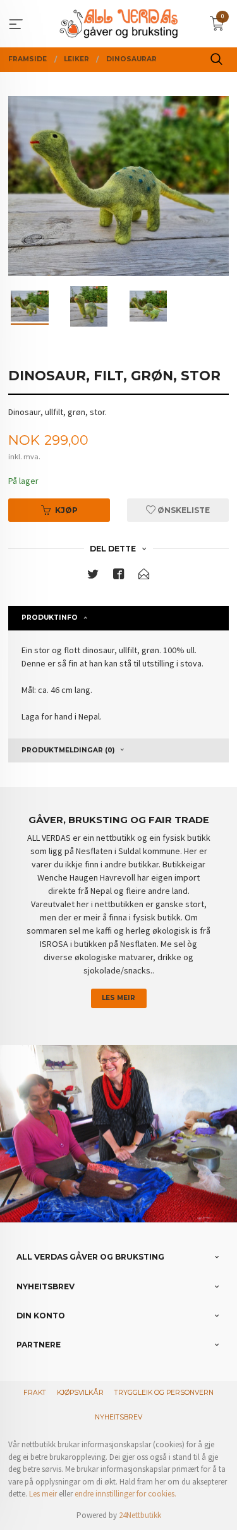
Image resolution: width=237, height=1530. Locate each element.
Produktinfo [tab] (49, 617)
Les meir (118, 998)
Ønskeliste (182, 510)
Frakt (34, 1392)
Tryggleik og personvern (164, 1392)
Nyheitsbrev (118, 1417)
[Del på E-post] (144, 576)
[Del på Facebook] (119, 576)
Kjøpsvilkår (80, 1392)
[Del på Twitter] (93, 576)
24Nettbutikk (140, 1515)
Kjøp (66, 510)
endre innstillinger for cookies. (125, 1493)
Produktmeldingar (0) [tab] (67, 750)
